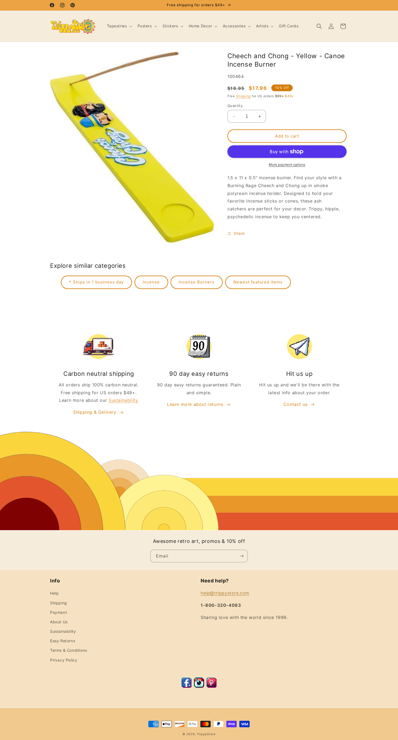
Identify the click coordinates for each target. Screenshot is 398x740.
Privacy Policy (63, 660)
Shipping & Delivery (94, 412)
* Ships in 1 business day (96, 282)
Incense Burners (196, 282)
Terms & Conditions (68, 650)
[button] (119, 26)
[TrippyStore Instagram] (199, 686)
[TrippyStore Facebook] (186, 686)
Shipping (243, 96)
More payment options (287, 164)
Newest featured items (258, 282)
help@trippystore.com (225, 593)
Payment (58, 612)
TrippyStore (206, 734)
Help (54, 593)
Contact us (295, 404)
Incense (151, 282)
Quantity (235, 105)
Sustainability (123, 400)
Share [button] (239, 233)
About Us (59, 622)
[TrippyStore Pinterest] (211, 686)
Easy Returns (62, 640)
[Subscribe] (241, 556)
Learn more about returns (195, 404)
